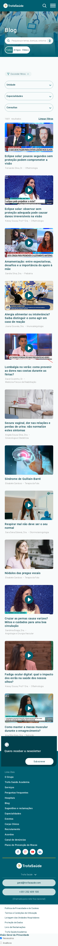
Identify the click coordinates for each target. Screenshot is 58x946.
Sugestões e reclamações (19, 808)
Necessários (8, 938)
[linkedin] (40, 852)
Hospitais (10, 798)
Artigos (17, 50)
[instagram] (25, 852)
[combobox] (29, 84)
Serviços (9, 787)
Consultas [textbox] (12, 107)
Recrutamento (12, 829)
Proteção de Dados (14, 922)
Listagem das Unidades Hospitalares (22, 917)
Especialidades (13, 813)
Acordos (9, 834)
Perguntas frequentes (16, 792)
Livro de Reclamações (15, 927)
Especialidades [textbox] (15, 96)
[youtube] (32, 852)
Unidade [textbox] (11, 84)
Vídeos (25, 50)
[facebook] (18, 852)
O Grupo (9, 777)
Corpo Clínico (12, 824)
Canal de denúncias (15, 839)
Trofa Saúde (27, 874)
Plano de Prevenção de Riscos (21, 845)
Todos (9, 50)
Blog (7, 803)
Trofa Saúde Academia (17, 782)
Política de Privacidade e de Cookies (22, 908)
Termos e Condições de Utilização (21, 913)
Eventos (9, 819)
